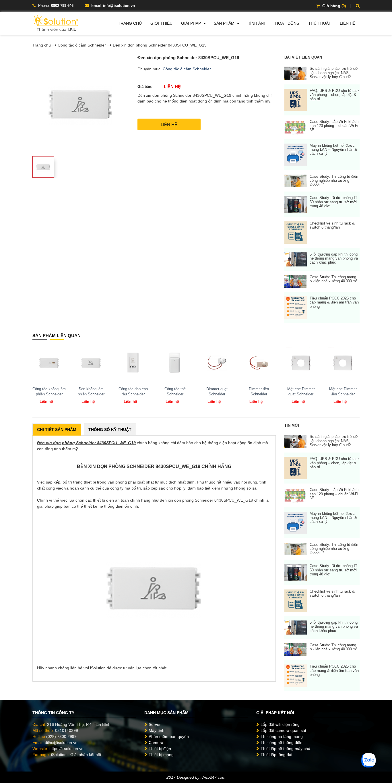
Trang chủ (41, 45)
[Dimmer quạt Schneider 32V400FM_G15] (217, 362)
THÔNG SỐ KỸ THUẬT (109, 429)
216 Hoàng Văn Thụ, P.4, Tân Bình (78, 724)
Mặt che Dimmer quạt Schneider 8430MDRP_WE (301, 394)
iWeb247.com (213, 777)
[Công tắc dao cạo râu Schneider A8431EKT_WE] (133, 362)
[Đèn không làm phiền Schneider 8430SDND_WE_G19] (91, 362)
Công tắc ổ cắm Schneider (82, 45)
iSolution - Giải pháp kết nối (76, 754)
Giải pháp (191, 23)
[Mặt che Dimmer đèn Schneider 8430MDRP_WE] (343, 362)
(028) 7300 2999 (61, 736)
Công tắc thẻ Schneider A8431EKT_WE (175, 394)
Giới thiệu (161, 23)
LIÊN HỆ (169, 124)
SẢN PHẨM (224, 23)
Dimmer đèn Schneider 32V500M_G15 (259, 394)
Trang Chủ (130, 23)
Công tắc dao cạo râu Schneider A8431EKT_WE (133, 394)
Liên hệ (347, 23)
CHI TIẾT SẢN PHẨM (56, 429)
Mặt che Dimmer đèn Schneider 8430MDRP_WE (343, 394)
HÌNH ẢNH (257, 23)
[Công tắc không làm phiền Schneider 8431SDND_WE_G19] (49, 362)
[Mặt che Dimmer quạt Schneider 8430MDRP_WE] (301, 362)
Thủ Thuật (319, 23)
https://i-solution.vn (66, 748)
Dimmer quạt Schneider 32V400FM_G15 (216, 394)
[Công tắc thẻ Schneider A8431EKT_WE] (175, 362)
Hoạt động (287, 23)
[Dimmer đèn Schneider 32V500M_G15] (259, 362)
